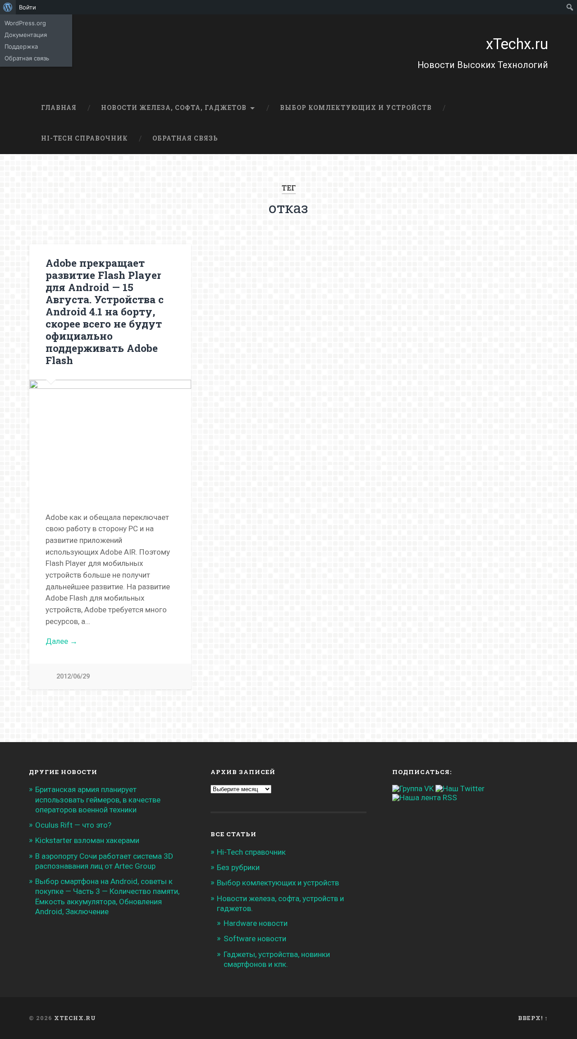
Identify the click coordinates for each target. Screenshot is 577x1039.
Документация (26, 34)
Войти (27, 7)
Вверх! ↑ (533, 1017)
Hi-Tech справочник (84, 138)
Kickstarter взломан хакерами (87, 840)
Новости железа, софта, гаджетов (174, 108)
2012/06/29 (73, 676)
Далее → (62, 641)
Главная (59, 108)
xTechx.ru (517, 44)
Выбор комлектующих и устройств (356, 108)
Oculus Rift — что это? (73, 824)
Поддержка (21, 46)
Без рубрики (238, 867)
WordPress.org (25, 23)
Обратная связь (185, 138)
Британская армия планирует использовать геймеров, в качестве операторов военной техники (97, 799)
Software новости (255, 938)
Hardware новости (256, 923)
